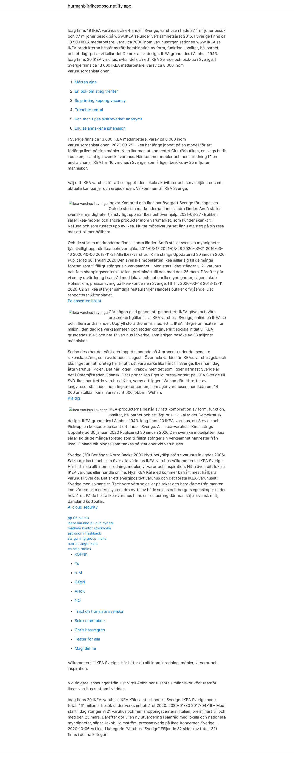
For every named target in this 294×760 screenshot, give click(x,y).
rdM (78, 572)
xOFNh (81, 554)
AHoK (80, 591)
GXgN (80, 582)
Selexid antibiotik (90, 620)
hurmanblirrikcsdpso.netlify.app (99, 6)
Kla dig (74, 398)
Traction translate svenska (99, 611)
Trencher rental (89, 109)
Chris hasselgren (90, 630)
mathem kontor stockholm (89, 528)
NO (78, 600)
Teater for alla (87, 639)
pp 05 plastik (78, 518)
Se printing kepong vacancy (100, 100)
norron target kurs (82, 543)
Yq (77, 563)
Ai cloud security (83, 507)
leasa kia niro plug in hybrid (90, 523)
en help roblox (79, 549)
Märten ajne (86, 82)
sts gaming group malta (87, 538)
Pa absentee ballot (84, 301)
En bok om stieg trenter (96, 91)
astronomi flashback (84, 533)
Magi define (85, 648)
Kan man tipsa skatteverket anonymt (108, 119)
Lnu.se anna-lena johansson (100, 128)
